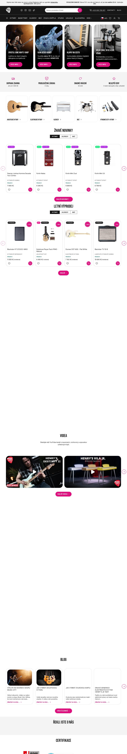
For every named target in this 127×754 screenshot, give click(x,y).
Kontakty (111, 10)
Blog (119, 10)
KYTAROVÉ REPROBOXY (14, 254)
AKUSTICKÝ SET (41, 254)
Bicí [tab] (73, 136)
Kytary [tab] (55, 136)
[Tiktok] (34, 10)
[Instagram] (26, 10)
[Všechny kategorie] (7, 18)
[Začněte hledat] (80, 10)
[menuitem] (89, 18)
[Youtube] (30, 10)
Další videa (62, 494)
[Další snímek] (124, 168)
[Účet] (114, 18)
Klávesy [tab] (65, 136)
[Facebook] (22, 10)
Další (62, 273)
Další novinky (62, 199)
